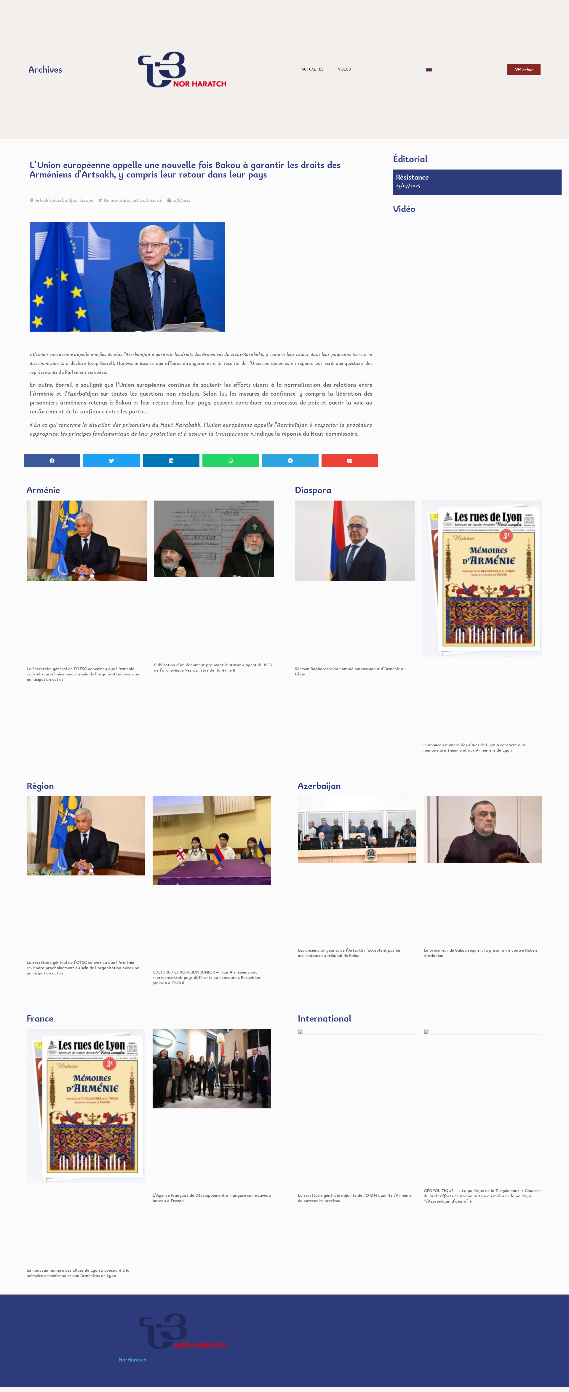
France (40, 1018)
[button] (52, 460)
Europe (86, 200)
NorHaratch (132, 1359)
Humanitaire (116, 200)
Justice (137, 200)
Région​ (40, 785)
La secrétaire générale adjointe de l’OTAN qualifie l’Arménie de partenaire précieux (354, 1197)
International (324, 1018)
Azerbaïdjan (65, 200)
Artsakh (43, 200)
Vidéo (404, 208)
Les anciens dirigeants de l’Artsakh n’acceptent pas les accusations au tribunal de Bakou (349, 952)
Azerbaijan (319, 785)
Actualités (312, 69)
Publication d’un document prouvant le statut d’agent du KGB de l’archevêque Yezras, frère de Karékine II (213, 667)
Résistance (412, 177)
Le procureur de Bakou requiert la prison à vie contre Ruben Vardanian (480, 952)
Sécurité (154, 200)
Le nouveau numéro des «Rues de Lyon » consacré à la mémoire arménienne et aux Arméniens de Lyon (473, 747)
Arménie (43, 490)
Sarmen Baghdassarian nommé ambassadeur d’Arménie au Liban (350, 671)
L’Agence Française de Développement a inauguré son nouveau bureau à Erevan (212, 1197)
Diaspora (313, 490)
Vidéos (344, 69)
